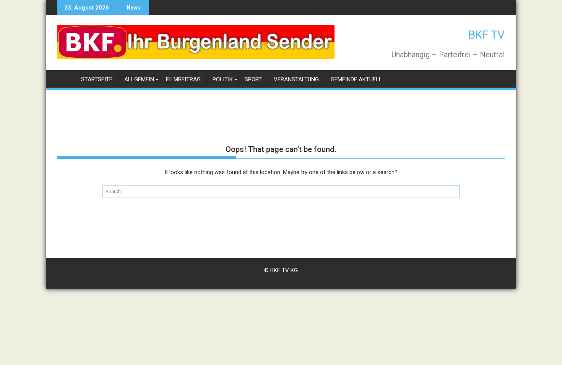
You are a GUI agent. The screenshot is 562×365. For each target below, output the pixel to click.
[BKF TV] (65, 78)
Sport (253, 79)
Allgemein (139, 79)
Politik (223, 79)
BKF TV (486, 34)
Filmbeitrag (183, 79)
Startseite (96, 79)
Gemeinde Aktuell (356, 79)
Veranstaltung (296, 79)
